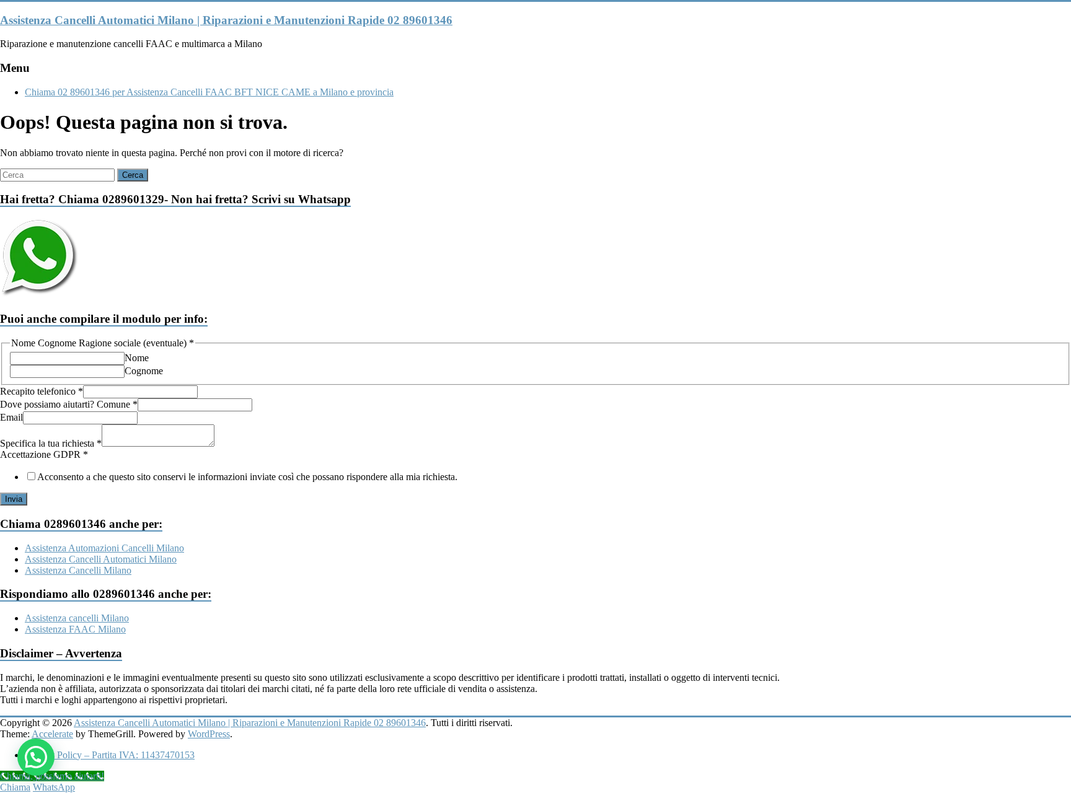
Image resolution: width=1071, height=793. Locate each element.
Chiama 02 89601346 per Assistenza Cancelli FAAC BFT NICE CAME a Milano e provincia (209, 92)
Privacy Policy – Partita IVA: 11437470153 (110, 755)
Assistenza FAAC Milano (75, 629)
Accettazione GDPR (44, 454)
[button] (36, 757)
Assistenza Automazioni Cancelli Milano (104, 548)
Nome (137, 358)
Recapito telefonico (41, 391)
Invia (13, 499)
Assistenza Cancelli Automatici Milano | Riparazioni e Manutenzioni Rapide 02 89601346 (226, 20)
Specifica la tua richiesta (51, 443)
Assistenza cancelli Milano (77, 618)
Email (11, 417)
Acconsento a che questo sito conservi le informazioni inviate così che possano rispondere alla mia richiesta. (247, 476)
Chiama (15, 787)
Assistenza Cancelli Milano (78, 570)
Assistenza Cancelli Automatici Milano (101, 559)
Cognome (144, 371)
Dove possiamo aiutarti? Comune (69, 404)
